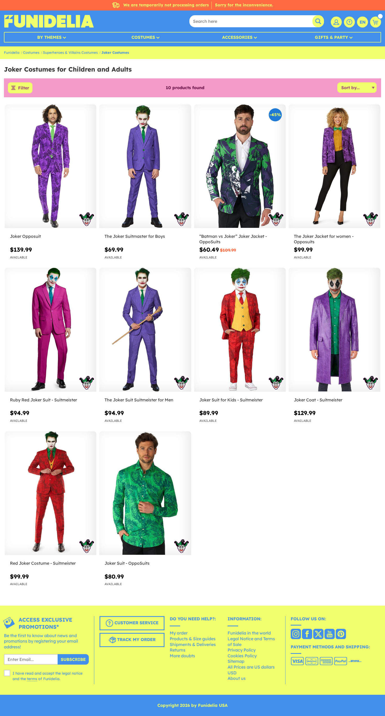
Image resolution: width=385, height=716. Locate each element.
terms (32, 678)
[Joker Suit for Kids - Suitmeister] (240, 330)
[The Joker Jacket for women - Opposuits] (334, 166)
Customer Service (135, 622)
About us (237, 678)
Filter (23, 87)
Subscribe (73, 659)
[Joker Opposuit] (50, 166)
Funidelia (11, 52)
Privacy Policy (242, 650)
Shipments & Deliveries (193, 644)
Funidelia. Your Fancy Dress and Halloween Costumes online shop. (49, 21)
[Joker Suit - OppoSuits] (145, 493)
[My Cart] (375, 22)
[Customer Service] (349, 22)
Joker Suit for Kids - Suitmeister (231, 399)
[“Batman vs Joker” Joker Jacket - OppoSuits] (240, 166)
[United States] (296, 634)
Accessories (237, 37)
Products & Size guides (193, 638)
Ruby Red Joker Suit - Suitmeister (43, 399)
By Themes (49, 37)
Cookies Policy (242, 655)
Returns (177, 650)
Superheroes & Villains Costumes (70, 52)
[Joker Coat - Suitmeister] (334, 330)
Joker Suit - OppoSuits (127, 563)
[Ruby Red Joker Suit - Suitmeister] (50, 330)
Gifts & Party (331, 37)
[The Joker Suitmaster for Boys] (145, 166)
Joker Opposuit (25, 236)
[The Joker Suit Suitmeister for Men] (145, 330)
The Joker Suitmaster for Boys (134, 236)
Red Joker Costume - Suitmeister (43, 563)
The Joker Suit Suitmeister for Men (138, 399)
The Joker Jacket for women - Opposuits (324, 239)
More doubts (182, 655)
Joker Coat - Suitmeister (318, 399)
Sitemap (236, 661)
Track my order (136, 639)
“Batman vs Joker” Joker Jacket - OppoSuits (233, 239)
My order (179, 633)
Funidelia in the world (249, 633)
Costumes (143, 37)
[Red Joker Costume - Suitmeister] (50, 493)
